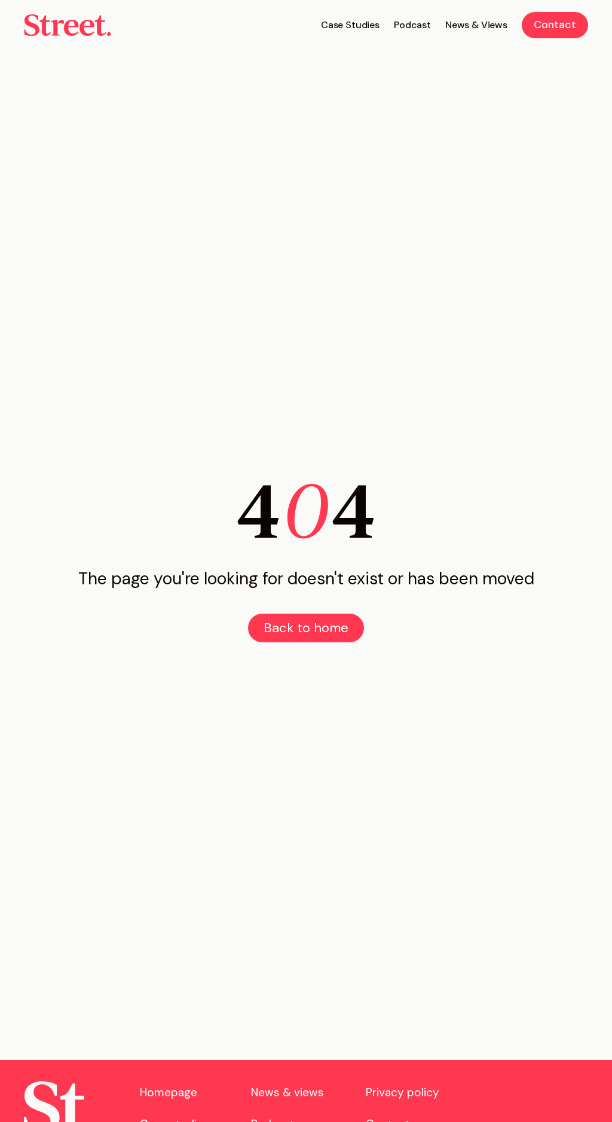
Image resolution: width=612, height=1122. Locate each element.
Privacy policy (402, 1092)
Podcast (412, 25)
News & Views (476, 25)
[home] (67, 25)
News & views (287, 1092)
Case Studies (350, 25)
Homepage (168, 1092)
